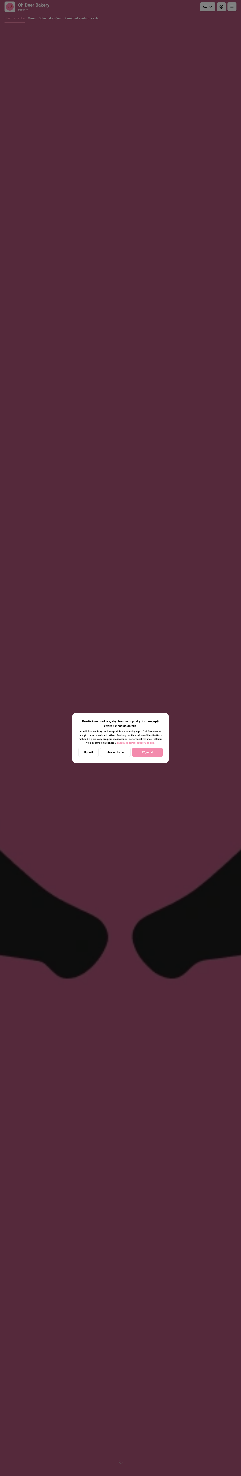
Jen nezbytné (115, 752)
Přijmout (147, 752)
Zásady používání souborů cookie (135, 742)
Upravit (88, 752)
